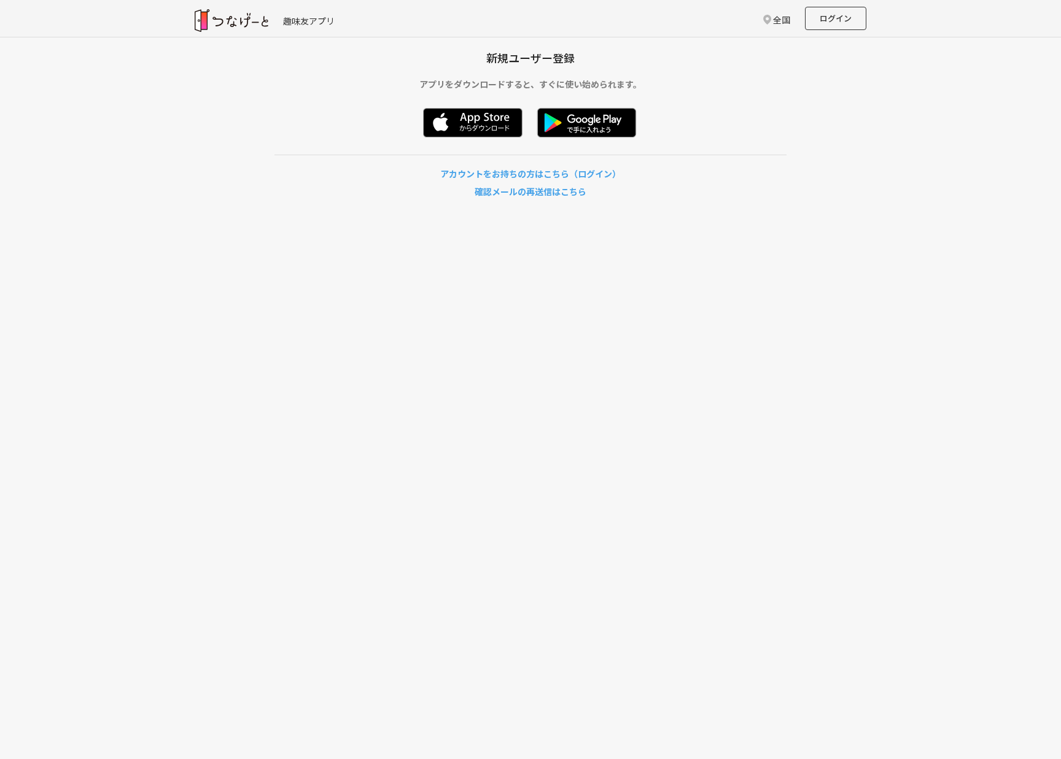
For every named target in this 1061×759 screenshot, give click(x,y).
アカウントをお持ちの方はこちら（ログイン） (530, 174)
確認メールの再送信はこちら (530, 191)
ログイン (836, 18)
